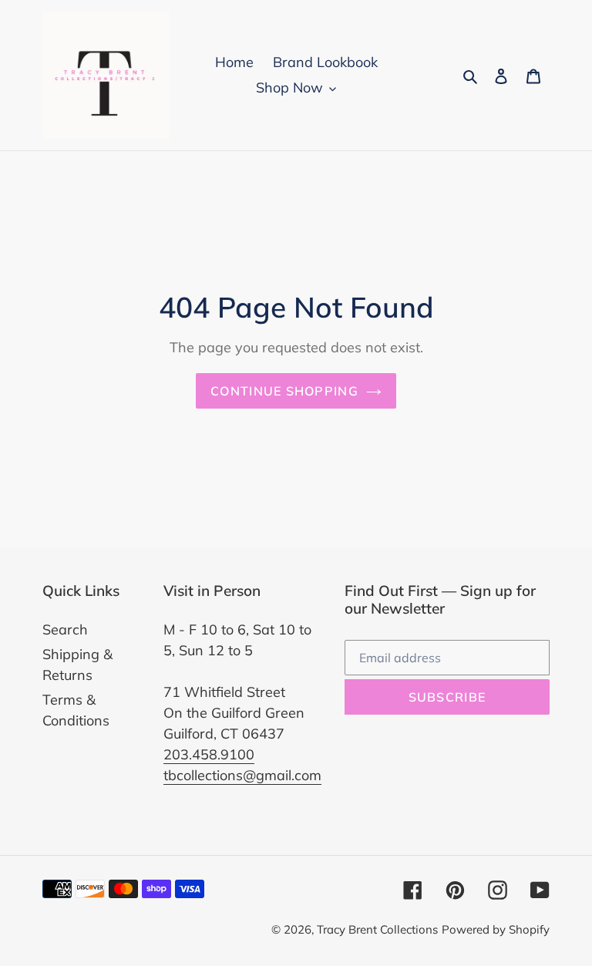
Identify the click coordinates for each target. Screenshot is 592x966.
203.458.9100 (208, 754)
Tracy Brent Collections (377, 929)
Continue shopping (284, 391)
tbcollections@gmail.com (242, 775)
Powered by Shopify (496, 929)
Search (65, 629)
